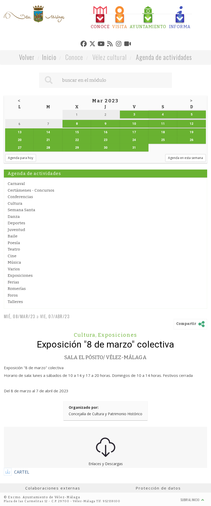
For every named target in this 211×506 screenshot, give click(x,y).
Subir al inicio (190, 500)
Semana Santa (21, 210)
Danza (14, 216)
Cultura (15, 203)
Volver (27, 57)
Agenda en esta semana (185, 158)
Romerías (17, 288)
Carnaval (16, 183)
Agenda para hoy (20, 158)
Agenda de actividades (164, 57)
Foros (13, 295)
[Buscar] (48, 80)
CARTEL (21, 472)
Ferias (13, 282)
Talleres (15, 301)
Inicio (49, 57)
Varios (14, 269)
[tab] (100, 17)
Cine (12, 256)
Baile (12, 236)
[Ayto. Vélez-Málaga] (34, 14)
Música (14, 262)
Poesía (14, 243)
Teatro (14, 249)
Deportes (16, 223)
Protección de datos (158, 488)
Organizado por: (84, 407)
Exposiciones (20, 275)
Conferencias (20, 196)
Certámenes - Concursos (31, 190)
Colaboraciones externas (52, 488)
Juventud (16, 229)
